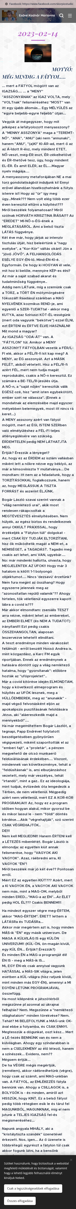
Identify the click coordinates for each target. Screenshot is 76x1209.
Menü (70, 15)
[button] (61, 15)
